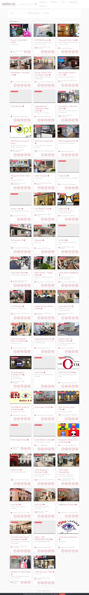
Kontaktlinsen (42, 6)
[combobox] (35, 13)
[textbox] (35, 13)
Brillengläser (54, 2)
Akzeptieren (62, 594)
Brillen (63, 2)
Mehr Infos (56, 594)
